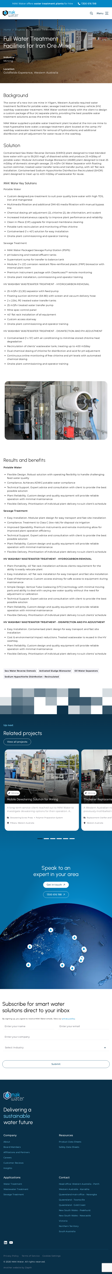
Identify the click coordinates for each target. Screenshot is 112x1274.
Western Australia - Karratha (74, 1189)
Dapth (28, 1267)
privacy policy (68, 1019)
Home (7, 29)
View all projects (17, 741)
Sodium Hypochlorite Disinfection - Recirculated (32, 676)
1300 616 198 (88, 3)
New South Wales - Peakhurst (75, 1210)
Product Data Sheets (70, 1141)
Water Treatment (13, 1184)
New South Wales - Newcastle (75, 1215)
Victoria (63, 1221)
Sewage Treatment (14, 1194)
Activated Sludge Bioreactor (55, 671)
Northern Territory (69, 1226)
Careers (8, 1157)
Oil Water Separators (86, 671)
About (7, 1141)
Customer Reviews (13, 1163)
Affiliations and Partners (17, 1152)
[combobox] (5, 1047)
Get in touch (54, 884)
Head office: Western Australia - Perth (79, 1184)
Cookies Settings (51, 1256)
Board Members (12, 1147)
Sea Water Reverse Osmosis (20, 671)
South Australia (67, 1231)
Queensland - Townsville (72, 1199)
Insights (8, 1168)
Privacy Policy (11, 1256)
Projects (20, 29)
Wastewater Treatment (16, 1189)
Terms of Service (31, 1256)
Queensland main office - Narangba (78, 1194)
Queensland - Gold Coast (72, 1205)
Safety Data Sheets (69, 1147)
